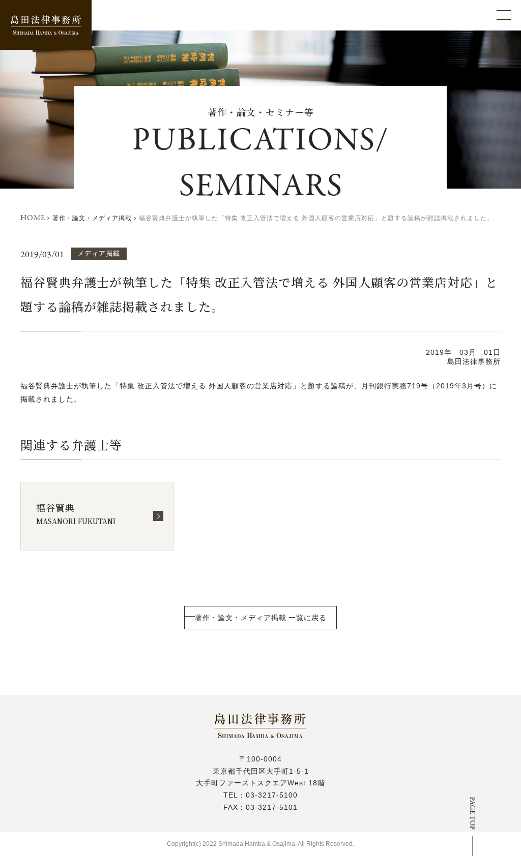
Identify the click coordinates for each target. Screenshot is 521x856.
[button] (504, 15)
